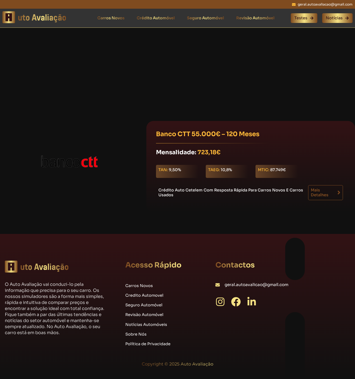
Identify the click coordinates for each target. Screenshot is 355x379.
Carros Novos (111, 18)
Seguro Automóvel (205, 18)
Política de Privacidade (147, 343)
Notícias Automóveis (146, 324)
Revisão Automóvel (255, 18)
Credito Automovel (144, 295)
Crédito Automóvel (156, 18)
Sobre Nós (136, 334)
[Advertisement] (177, 63)
